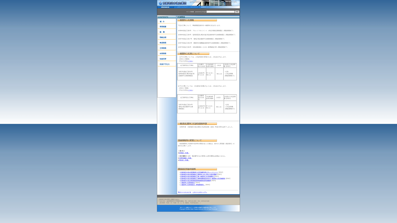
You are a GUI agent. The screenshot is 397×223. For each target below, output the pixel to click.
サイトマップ (194, 7)
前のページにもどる (184, 192)
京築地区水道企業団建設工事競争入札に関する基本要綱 (198, 174)
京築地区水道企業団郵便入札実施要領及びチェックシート (199, 172)
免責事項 (203, 7)
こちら (190, 61)
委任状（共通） (184, 160)
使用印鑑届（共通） (185, 158)
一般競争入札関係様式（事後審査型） (192, 185)
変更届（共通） (184, 153)
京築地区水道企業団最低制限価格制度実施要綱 (195, 180)
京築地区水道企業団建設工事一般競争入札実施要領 (197, 176)
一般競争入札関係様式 (187, 182)
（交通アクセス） (175, 199)
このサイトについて (182, 7)
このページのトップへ (200, 192)
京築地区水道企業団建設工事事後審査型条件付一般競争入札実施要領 (202, 178)
